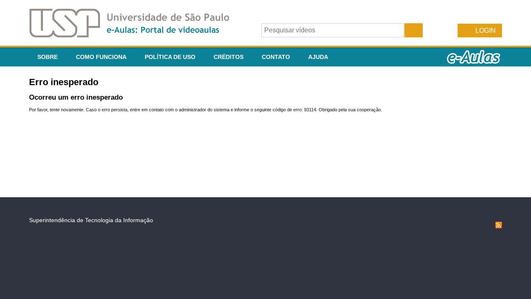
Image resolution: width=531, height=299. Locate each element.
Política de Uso (170, 57)
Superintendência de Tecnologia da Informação (91, 220)
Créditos (229, 57)
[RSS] (498, 226)
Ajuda (318, 57)
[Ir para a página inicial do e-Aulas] (136, 35)
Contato (276, 57)
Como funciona (101, 57)
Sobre (47, 57)
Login (485, 30)
